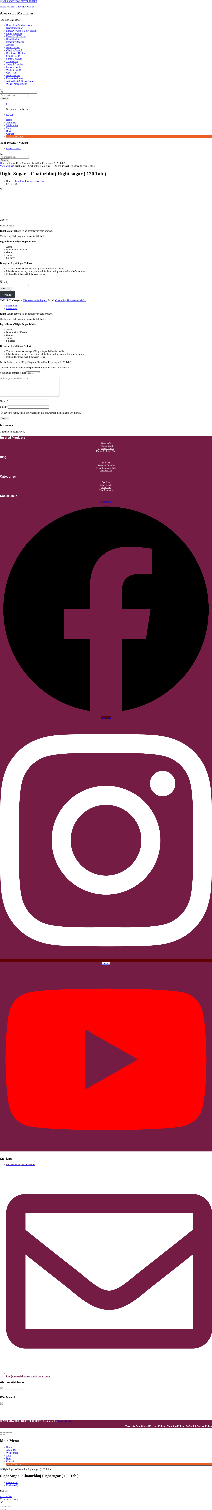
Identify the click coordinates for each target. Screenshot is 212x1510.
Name (4, 401)
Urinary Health (13, 67)
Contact (10, 133)
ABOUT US (106, 470)
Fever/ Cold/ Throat (16, 36)
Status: (3, 225)
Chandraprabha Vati (106, 468)
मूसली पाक (106, 462)
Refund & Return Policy (199, 1426)
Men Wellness (13, 75)
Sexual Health (13, 56)
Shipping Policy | (176, 1426)
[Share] (4, 1432)
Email (4, 406)
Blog (8, 131)
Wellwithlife (12, 125)
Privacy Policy (157, 1426)
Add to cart (6, 288)
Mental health (13, 47)
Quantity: (4, 282)
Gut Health (11, 72)
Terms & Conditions (136, 1426)
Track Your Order (14, 136)
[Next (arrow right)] (4, 1434)
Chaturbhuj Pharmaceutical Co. (29, 181)
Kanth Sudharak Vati (106, 451)
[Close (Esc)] (1, 1432)
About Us (11, 122)
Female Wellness (14, 78)
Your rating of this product (13, 372)
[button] (4, 297)
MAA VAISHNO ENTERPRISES (17, 6)
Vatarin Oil (106, 443)
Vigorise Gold (106, 446)
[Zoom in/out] (10, 1432)
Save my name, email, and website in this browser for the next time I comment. (42, 412)
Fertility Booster (14, 33)
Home (9, 119)
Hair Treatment (106, 490)
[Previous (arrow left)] (1, 1434)
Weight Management (16, 84)
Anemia (10, 44)
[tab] (109, 305)
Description (12, 305)
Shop (8, 128)
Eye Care (106, 482)
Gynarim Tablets (106, 448)
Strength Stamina (14, 64)
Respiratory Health (15, 53)
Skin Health (12, 61)
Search (4, 98)
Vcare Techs (64, 1421)
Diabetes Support (14, 28)
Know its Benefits (106, 465)
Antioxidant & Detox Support (20, 81)
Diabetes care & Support (35, 300)
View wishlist (6, 166)
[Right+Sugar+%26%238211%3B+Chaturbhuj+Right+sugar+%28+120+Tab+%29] (1, 189)
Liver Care (106, 487)
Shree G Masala (14, 58)
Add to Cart (6, 1496)
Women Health (13, 70)
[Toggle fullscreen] (7, 1432)
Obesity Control (14, 50)
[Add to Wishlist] (1, 280)
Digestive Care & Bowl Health (21, 30)
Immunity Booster (15, 42)
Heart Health (12, 39)
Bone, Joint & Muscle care (19, 25)
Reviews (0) (12, 308)
